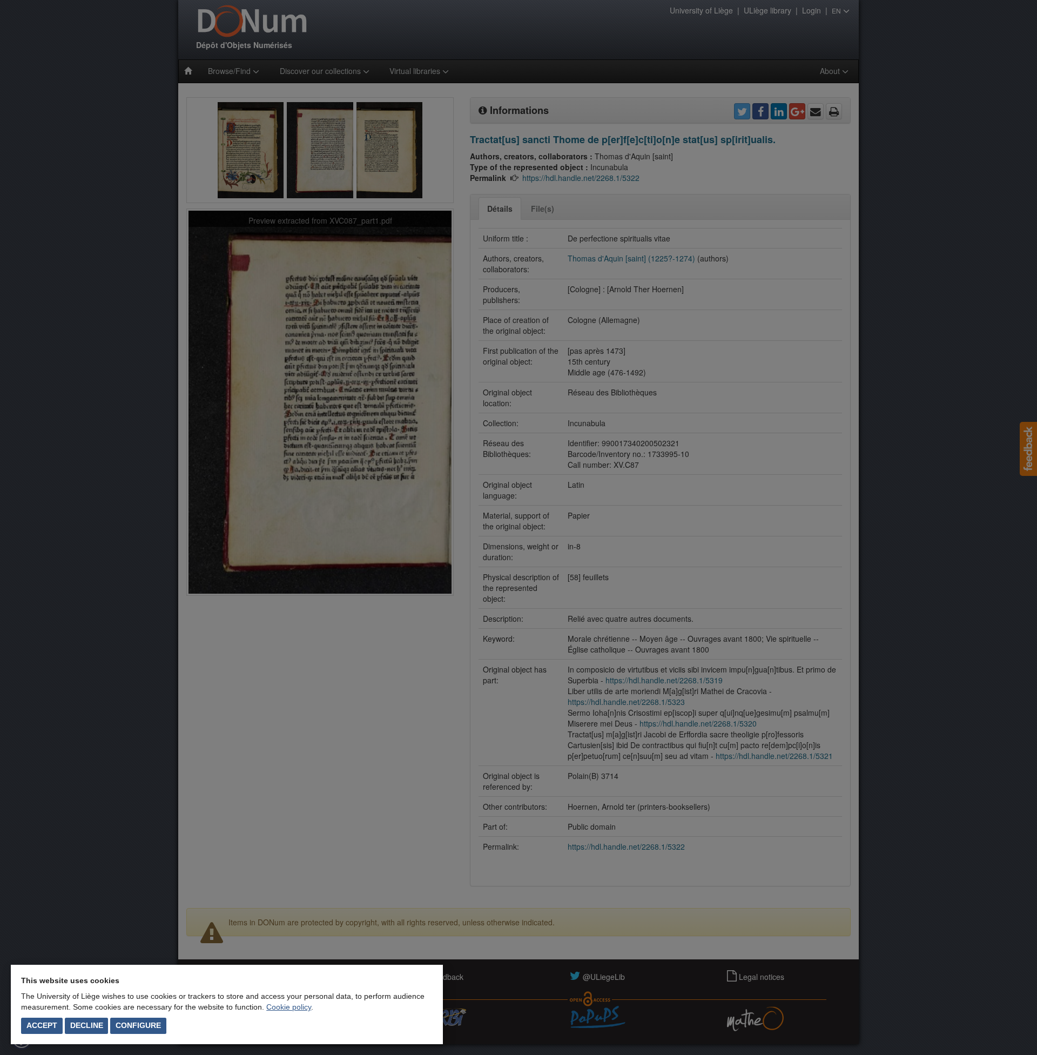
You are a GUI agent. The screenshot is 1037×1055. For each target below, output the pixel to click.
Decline (86, 1025)
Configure (138, 1025)
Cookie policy (288, 1007)
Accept (41, 1025)
